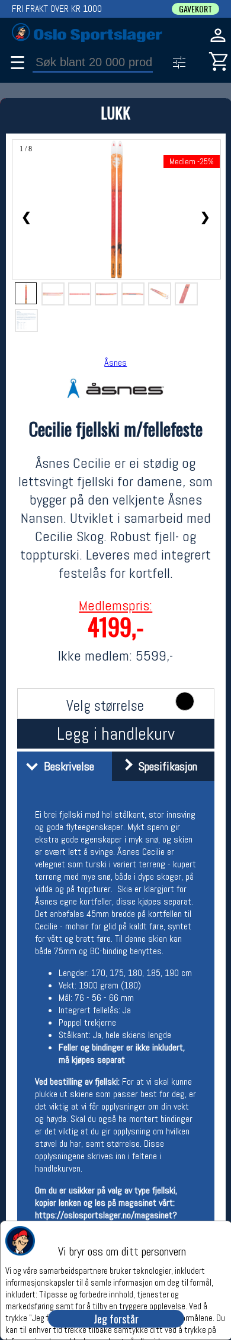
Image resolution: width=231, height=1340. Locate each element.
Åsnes (115, 362)
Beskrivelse (66, 766)
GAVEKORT (195, 9)
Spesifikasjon (165, 766)
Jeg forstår (116, 1318)
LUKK (115, 112)
